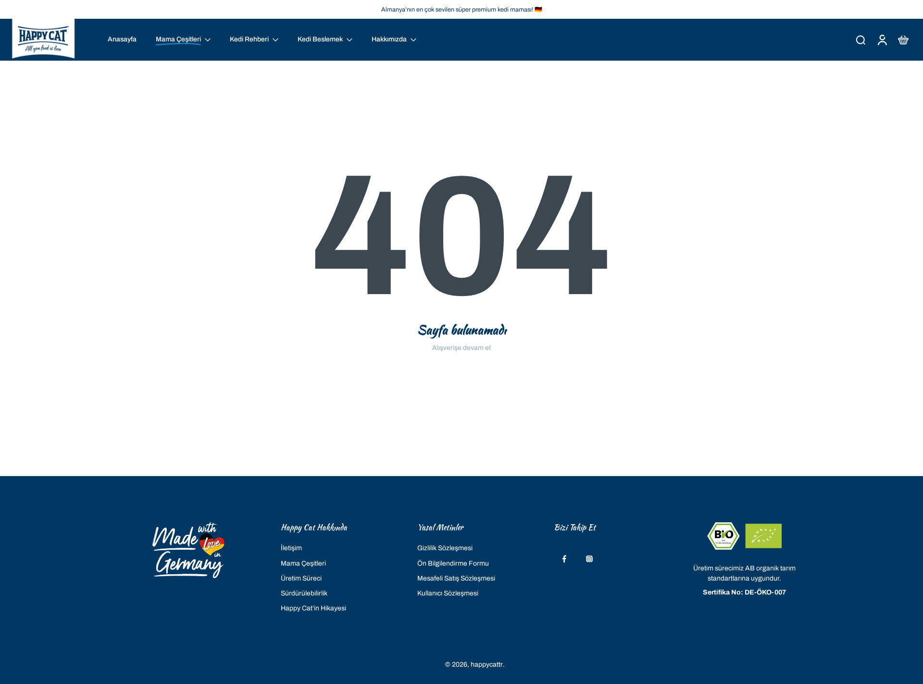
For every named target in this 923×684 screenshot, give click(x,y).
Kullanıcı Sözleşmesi (447, 593)
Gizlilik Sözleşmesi (445, 548)
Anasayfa (122, 39)
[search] (860, 39)
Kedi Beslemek (320, 39)
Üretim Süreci (301, 577)
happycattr (487, 664)
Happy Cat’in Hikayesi (313, 608)
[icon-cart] (902, 40)
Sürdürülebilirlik (304, 593)
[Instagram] (589, 558)
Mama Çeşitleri (303, 563)
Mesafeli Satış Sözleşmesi (456, 577)
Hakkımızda (389, 39)
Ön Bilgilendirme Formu (453, 563)
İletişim (291, 548)
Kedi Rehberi (249, 39)
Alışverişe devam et (461, 347)
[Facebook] (564, 558)
